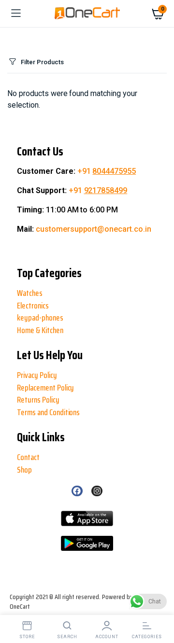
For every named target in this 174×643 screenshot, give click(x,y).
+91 (106, 171)
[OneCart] (87, 13)
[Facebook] (77, 491)
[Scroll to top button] (15, 604)
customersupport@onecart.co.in (93, 229)
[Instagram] (96, 491)
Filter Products (42, 62)
